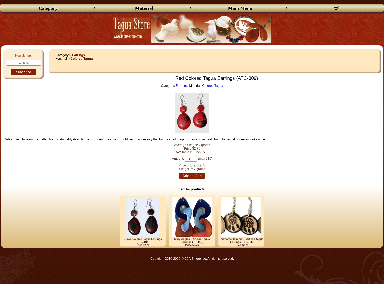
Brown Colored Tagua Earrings (143, 238)
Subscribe (23, 72)
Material (144, 8)
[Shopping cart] (336, 9)
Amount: (178, 158)
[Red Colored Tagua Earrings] (192, 131)
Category (48, 8)
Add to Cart (192, 176)
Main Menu (240, 8)
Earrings (78, 55)
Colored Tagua (81, 58)
